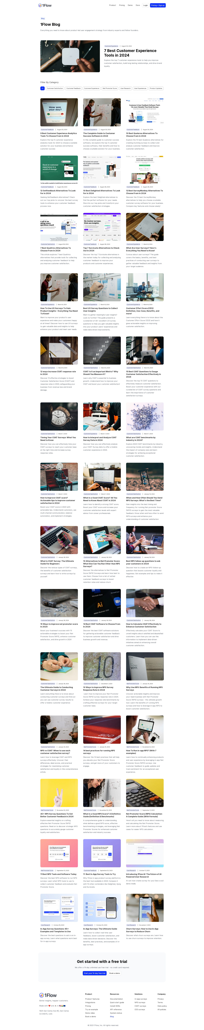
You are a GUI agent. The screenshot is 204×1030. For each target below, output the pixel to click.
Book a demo (90, 1016)
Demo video (90, 1013)
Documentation (116, 999)
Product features (92, 999)
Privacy (161, 999)
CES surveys (140, 1009)
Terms (160, 1002)
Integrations (90, 1002)
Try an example (91, 1009)
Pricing (88, 1006)
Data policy (162, 1006)
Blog (112, 1016)
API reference (116, 1009)
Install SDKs (115, 1006)
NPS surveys (140, 1002)
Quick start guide (117, 1002)
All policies (162, 1009)
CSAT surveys (140, 1006)
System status (116, 1013)
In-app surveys (141, 999)
